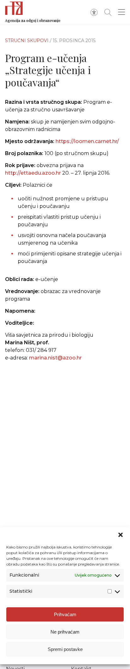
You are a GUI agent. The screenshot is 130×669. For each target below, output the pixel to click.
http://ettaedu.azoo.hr (33, 173)
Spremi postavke (65, 649)
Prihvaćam (65, 614)
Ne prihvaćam (65, 632)
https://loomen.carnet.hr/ (87, 141)
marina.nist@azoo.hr (55, 358)
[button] (120, 535)
